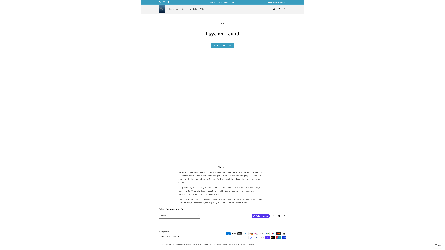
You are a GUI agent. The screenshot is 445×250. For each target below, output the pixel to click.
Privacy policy (208, 244)
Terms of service (221, 244)
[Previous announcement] (197, 2)
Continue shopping (222, 45)
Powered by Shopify (184, 244)
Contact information (247, 244)
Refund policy (197, 244)
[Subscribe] (197, 216)
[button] (274, 9)
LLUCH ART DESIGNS (171, 244)
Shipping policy (234, 244)
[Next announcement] (247, 2)
